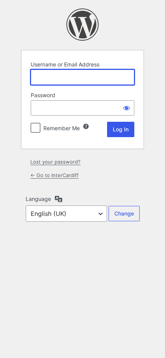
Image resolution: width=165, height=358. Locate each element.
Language (38, 199)
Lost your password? (55, 162)
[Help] (86, 126)
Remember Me (61, 128)
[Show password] (126, 108)
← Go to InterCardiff (54, 175)
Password (43, 95)
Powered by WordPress (82, 24)
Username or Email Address (65, 64)
